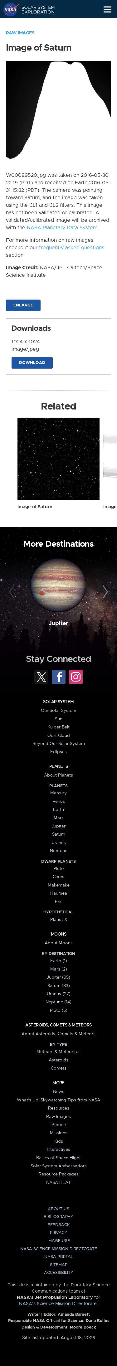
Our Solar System (58, 710)
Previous (12, 592)
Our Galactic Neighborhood (34, 24)
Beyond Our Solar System (58, 744)
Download (32, 363)
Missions (58, 1133)
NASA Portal (58, 1257)
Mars (59, 818)
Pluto (58, 869)
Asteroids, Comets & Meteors (58, 1025)
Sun (58, 719)
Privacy (58, 1233)
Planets (58, 766)
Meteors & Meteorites (58, 1052)
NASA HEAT (58, 1182)
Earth (58, 809)
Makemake (59, 885)
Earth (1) (58, 961)
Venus (58, 801)
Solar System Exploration (34, 9)
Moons (58, 934)
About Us (58, 1209)
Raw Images (20, 33)
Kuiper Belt (58, 727)
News (58, 1092)
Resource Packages (59, 1174)
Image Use (58, 1241)
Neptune (58, 851)
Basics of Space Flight (58, 1158)
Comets (58, 1068)
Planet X (58, 919)
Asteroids (58, 1060)
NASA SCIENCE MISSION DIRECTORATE (58, 1249)
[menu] (107, 9)
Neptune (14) (58, 1002)
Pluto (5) (58, 1010)
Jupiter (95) (58, 977)
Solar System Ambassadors (59, 1166)
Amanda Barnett (74, 1315)
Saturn (58, 834)
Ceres (58, 877)
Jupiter (58, 623)
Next (104, 592)
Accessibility (58, 1273)
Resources (58, 1108)
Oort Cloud (58, 735)
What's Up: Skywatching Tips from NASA (58, 1100)
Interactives (58, 1149)
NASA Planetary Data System (62, 227)
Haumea (58, 893)
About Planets (58, 775)
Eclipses (58, 752)
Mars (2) (58, 969)
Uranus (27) (59, 994)
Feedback (59, 1225)
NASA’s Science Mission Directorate (58, 1304)
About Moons (59, 943)
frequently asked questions (71, 247)
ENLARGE (23, 305)
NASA (8, 9)
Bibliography (58, 1217)
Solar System (58, 702)
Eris (58, 902)
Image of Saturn (34, 507)
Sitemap (58, 1265)
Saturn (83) (58, 986)
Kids (58, 1141)
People (58, 1125)
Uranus (58, 843)
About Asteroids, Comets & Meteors (58, 1034)
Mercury (58, 793)
